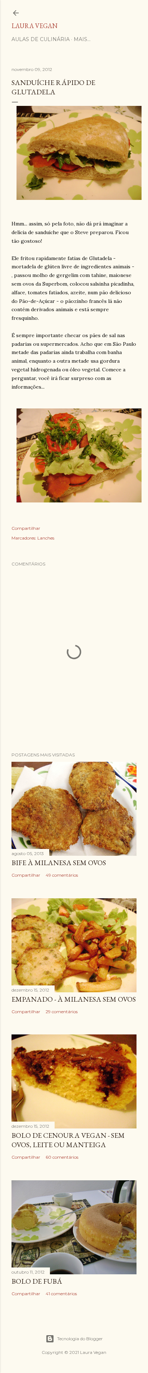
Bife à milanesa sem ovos (58, 862)
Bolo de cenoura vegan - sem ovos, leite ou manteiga (68, 1140)
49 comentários (62, 875)
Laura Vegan (34, 26)
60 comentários (62, 1157)
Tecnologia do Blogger (80, 1338)
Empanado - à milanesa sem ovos (73, 999)
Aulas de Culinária (40, 39)
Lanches (45, 538)
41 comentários (61, 1293)
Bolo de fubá (36, 1281)
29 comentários (62, 1011)
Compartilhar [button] (25, 528)
